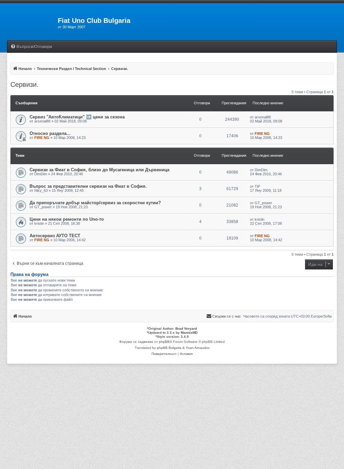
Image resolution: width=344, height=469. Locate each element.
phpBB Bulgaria (169, 348)
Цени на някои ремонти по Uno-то (67, 219)
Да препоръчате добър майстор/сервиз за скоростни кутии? (95, 202)
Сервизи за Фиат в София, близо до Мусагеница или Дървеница (99, 169)
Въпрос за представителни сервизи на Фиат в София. (88, 186)
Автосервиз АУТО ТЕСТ (55, 235)
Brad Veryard (186, 328)
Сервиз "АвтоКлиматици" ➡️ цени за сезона (77, 116)
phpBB (164, 342)
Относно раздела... (50, 133)
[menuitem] (31, 46)
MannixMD (189, 332)
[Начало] (29, 22)
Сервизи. (24, 84)
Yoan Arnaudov (198, 348)
